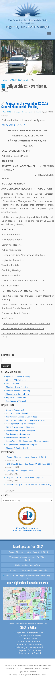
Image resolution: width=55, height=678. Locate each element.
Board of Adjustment (15, 410)
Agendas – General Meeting (18, 376)
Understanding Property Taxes (20, 470)
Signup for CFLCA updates (27, 672)
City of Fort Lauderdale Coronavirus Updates (25, 420)
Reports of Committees (16, 397)
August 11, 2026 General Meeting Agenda (25, 477)
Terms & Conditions (41, 668)
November (23, 79)
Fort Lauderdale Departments (18, 434)
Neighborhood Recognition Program (21, 444)
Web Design (13, 675)
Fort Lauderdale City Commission (20, 430)
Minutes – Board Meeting (17, 387)
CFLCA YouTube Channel (17, 413)
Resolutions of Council (16, 401)
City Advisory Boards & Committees (21, 416)
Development (25, 675)
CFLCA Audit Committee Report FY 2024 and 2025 (29, 464)
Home (4, 79)
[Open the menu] (49, 34)
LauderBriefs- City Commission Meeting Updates (27, 441)
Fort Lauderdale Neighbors (17, 437)
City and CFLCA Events (16, 380)
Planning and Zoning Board (17, 394)
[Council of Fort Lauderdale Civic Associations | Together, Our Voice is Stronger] (27, 9)
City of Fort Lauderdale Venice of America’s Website (27, 529)
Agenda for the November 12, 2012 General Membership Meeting (24, 105)
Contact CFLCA (28, 668)
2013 (13, 79)
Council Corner (12, 383)
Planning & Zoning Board (17, 448)
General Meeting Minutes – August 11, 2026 (26, 457)
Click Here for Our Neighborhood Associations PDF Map (27, 623)
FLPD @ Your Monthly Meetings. (20, 427)
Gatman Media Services (38, 675)
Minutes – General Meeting (18, 390)
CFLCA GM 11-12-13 (13, 125)
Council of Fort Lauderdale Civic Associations (32, 665)
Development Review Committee (20, 423)
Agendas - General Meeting (23, 112)
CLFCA (38, 112)
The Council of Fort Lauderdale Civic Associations (27, 21)
